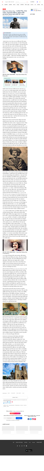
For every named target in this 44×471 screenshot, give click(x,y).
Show (16, 397)
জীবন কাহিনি (13, 393)
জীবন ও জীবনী (19, 393)
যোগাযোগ (25, 442)
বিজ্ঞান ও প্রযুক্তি (27, 4)
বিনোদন (14, 4)
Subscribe (18, 418)
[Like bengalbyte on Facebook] (28, 419)
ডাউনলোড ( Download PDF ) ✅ (15, 413)
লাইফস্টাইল (22, 4)
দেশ (2, 4)
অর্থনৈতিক (38, 4)
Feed (30, 442)
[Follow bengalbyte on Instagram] (33, 419)
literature (5, 406)
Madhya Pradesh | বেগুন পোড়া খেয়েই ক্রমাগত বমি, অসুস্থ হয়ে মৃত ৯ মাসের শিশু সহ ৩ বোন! (22, 86)
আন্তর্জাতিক (6, 4)
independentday (17, 405)
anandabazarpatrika (11, 405)
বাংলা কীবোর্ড (32, 1)
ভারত (23, 393)
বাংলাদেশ (32, 4)
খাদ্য (35, 4)
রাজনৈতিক (10, 4)
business (22, 405)
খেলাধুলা (18, 4)
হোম (13, 442)
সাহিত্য (4, 9)
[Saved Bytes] (37, 1)
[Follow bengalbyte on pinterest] (35, 419)
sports (8, 406)
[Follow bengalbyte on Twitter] (31, 419)
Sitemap (33, 442)
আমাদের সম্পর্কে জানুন (19, 442)
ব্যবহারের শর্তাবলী (39, 442)
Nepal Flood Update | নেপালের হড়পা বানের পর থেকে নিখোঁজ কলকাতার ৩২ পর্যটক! (8, 85)
